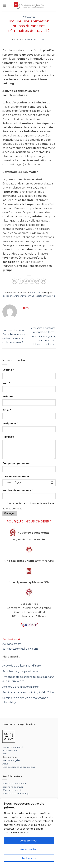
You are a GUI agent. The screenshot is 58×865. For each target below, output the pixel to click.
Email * (6, 410)
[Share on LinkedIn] (43, 281)
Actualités (29, 17)
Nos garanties (9, 750)
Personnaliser (29, 849)
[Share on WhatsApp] (14, 281)
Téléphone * (10, 423)
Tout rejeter (29, 858)
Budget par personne (15, 463)
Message (8, 436)
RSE (4, 753)
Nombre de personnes (17, 490)
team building (47, 296)
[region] (29, 831)
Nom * (6, 383)
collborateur (9, 296)
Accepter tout (28, 840)
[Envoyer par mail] (32, 281)
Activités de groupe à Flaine (20, 671)
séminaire (31, 296)
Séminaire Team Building (15, 793)
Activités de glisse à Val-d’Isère (21, 665)
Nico (44, 40)
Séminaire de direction (14, 783)
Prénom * (8, 396)
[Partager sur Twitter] (26, 281)
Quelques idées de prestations (18, 767)
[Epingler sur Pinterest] (37, 281)
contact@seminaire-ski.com (20, 648)
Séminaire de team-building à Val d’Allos (28, 692)
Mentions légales (11, 760)
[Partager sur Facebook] (20, 281)
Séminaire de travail (12, 787)
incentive (21, 296)
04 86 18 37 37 (11, 644)
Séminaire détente (12, 790)
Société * (8, 369)
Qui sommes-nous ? (12, 747)
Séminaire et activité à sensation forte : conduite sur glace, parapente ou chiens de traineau (43, 336)
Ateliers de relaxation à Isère (20, 686)
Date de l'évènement (16, 476)
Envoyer (9, 513)
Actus (5, 763)
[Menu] (4, 6)
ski (38, 296)
